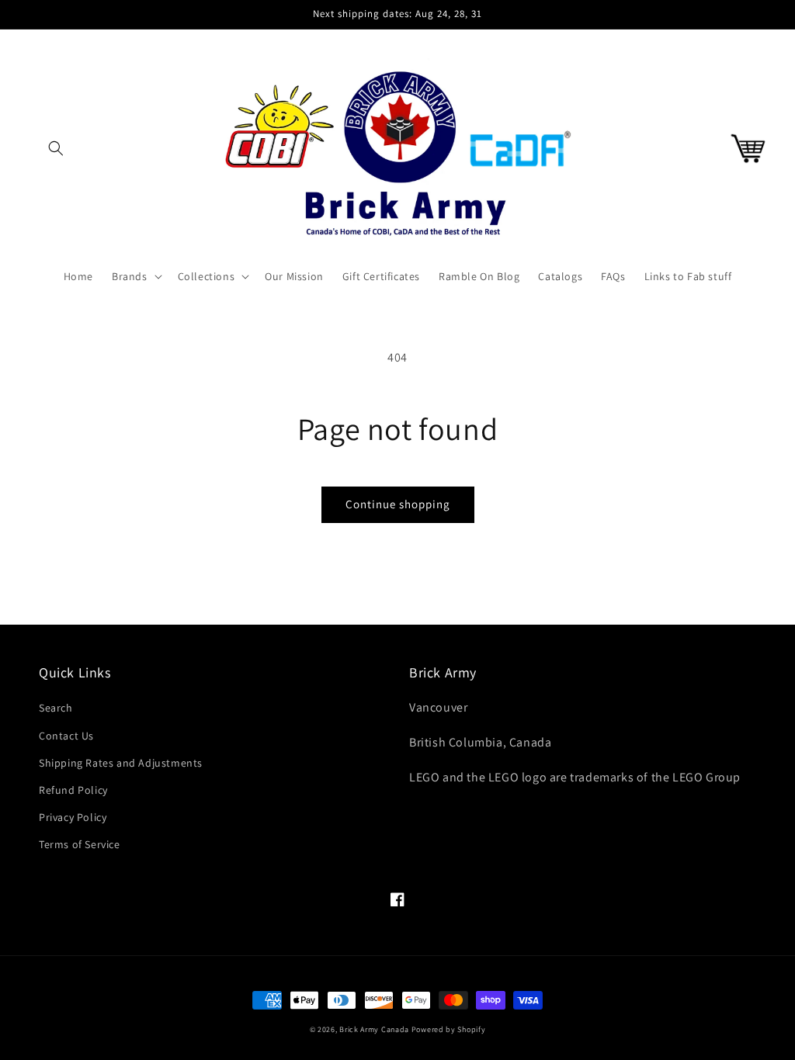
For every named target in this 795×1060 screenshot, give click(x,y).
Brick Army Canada (374, 1029)
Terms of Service (79, 844)
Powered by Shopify (448, 1029)
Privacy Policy (72, 817)
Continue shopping (397, 504)
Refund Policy (73, 790)
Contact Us (66, 736)
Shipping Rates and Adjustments (121, 763)
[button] (56, 148)
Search (56, 708)
